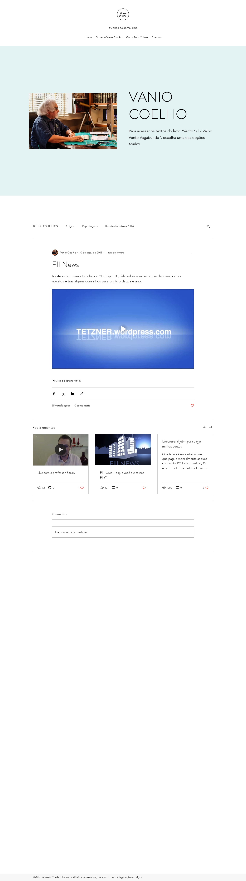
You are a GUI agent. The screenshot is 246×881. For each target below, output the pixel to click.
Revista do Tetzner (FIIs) (119, 226)
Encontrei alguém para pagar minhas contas (181, 444)
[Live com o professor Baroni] (60, 449)
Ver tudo (208, 427)
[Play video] (123, 329)
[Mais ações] (191, 252)
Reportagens (90, 226)
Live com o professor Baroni (56, 472)
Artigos (70, 226)
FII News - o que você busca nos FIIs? (122, 475)
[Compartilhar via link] (82, 394)
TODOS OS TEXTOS (45, 226)
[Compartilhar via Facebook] (54, 394)
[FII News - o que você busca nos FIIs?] (123, 449)
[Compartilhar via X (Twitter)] (63, 394)
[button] (208, 226)
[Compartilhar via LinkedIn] (72, 394)
